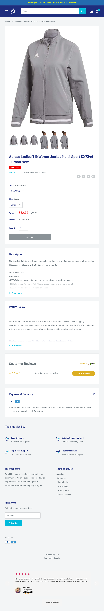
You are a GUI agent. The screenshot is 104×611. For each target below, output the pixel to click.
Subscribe (13, 523)
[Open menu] (6, 11)
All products (17, 21)
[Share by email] (93, 176)
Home (7, 21)
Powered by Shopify (52, 558)
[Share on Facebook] (79, 176)
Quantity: (13, 228)
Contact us (61, 478)
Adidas (12, 172)
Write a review (84, 373)
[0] (96, 11)
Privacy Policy (62, 482)
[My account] (91, 11)
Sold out (30, 237)
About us (60, 474)
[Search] (82, 11)
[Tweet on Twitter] (88, 176)
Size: (14, 199)
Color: (17, 185)
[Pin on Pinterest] (83, 176)
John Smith (27, 587)
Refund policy (62, 490)
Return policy (62, 486)
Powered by (83, 363)
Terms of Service (63, 494)
